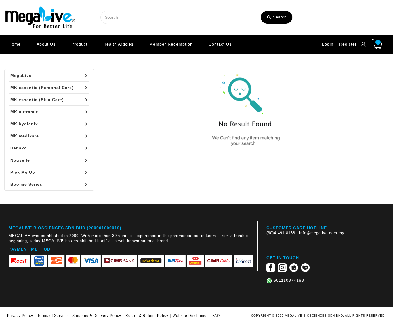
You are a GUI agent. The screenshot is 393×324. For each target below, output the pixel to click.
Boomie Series (26, 184)
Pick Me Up (22, 172)
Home (15, 44)
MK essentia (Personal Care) (42, 87)
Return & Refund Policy (146, 315)
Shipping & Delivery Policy (96, 315)
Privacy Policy (20, 315)
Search (279, 17)
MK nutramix (24, 111)
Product (79, 44)
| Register (346, 44)
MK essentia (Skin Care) (37, 99)
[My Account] (363, 44)
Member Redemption (171, 44)
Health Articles (118, 44)
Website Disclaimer (190, 315)
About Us (46, 44)
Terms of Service (52, 315)
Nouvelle (20, 160)
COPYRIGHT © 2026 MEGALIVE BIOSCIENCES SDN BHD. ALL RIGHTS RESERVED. (318, 315)
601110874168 (289, 280)
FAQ (216, 315)
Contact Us (220, 44)
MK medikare (24, 136)
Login (327, 44)
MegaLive (21, 75)
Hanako (18, 148)
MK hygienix (24, 124)
